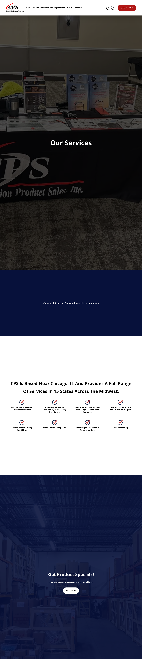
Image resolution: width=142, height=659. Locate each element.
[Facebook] (113, 8)
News (69, 7)
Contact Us (78, 7)
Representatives (90, 303)
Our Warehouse (72, 303)
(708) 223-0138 (127, 8)
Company (47, 303)
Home (28, 7)
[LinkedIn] (108, 8)
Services (59, 303)
